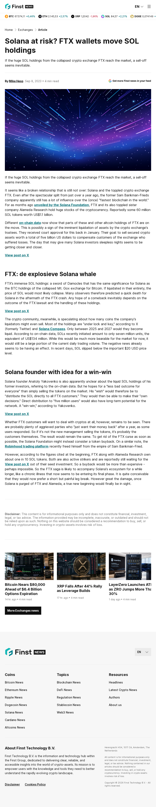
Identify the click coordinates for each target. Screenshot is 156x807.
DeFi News (64, 690)
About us (115, 705)
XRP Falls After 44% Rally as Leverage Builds (79, 588)
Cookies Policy (35, 784)
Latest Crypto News (123, 690)
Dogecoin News (16, 705)
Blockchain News (69, 682)
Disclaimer (12, 784)
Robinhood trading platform (27, 446)
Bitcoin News (14, 682)
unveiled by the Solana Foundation (61, 205)
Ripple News (14, 697)
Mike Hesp (16, 81)
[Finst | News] (19, 6)
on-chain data (30, 223)
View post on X (17, 255)
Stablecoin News (69, 705)
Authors (114, 697)
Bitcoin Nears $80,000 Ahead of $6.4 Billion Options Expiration (25, 589)
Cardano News (15, 720)
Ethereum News (16, 690)
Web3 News (65, 712)
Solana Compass (52, 329)
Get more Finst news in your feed (132, 80)
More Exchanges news (23, 610)
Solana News (14, 712)
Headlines (116, 682)
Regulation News (69, 697)
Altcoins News (15, 727)
